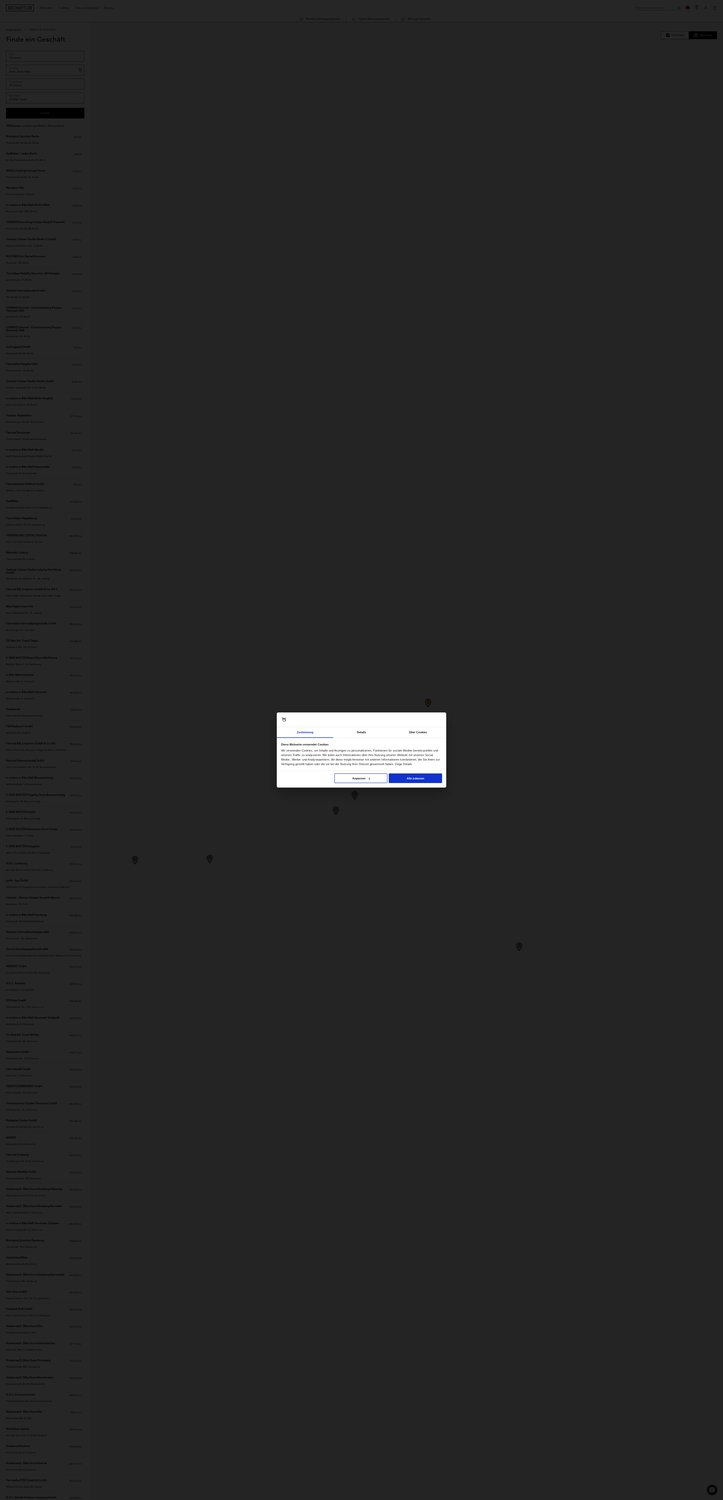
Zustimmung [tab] (305, 732)
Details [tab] (361, 732)
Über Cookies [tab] (418, 732)
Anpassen (358, 778)
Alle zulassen (415, 778)
